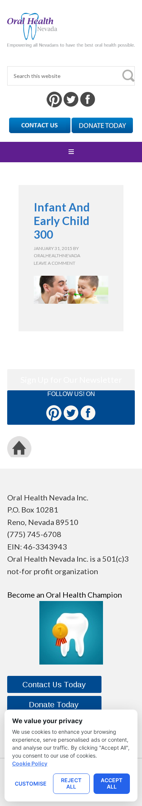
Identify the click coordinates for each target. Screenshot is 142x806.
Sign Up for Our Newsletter (71, 379)
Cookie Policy (29, 763)
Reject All (71, 783)
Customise (31, 783)
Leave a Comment (54, 263)
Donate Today (83, 446)
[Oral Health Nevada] (71, 41)
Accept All (111, 783)
